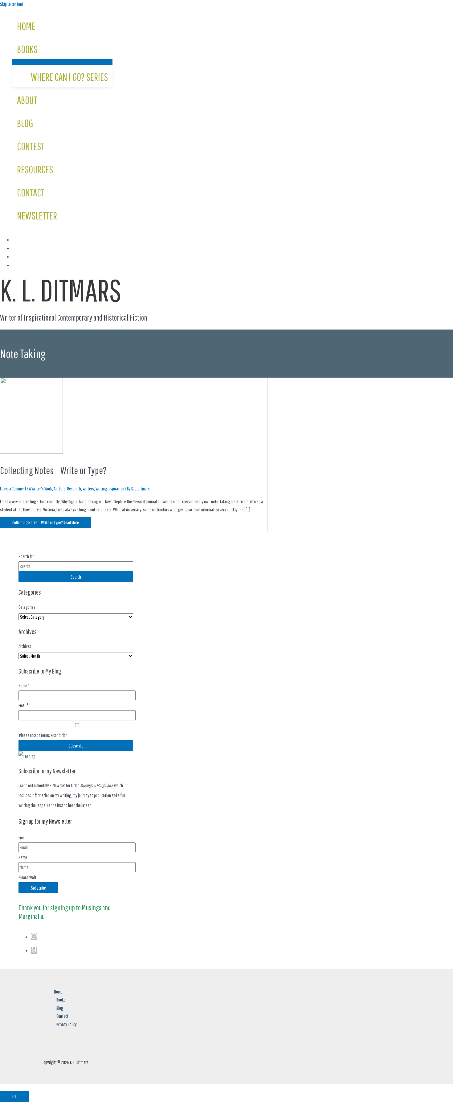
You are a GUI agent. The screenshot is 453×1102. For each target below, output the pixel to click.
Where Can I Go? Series (69, 77)
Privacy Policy (66, 1024)
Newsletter (37, 216)
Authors (60, 488)
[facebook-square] (15, 240)
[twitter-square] (15, 248)
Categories (26, 607)
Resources (35, 169)
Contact (30, 192)
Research (74, 488)
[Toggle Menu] (62, 62)
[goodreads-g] (34, 950)
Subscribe (38, 888)
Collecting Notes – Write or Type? (53, 470)
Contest (30, 146)
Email (22, 837)
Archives (24, 646)
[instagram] (15, 257)
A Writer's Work (40, 488)
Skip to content (11, 4)
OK (14, 1096)
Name (22, 857)
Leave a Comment (13, 488)
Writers (88, 488)
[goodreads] (15, 265)
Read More (45, 522)
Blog (25, 123)
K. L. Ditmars (60, 290)
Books (27, 49)
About (27, 100)
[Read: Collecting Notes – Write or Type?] (31, 452)
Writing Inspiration (110, 488)
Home (26, 26)
